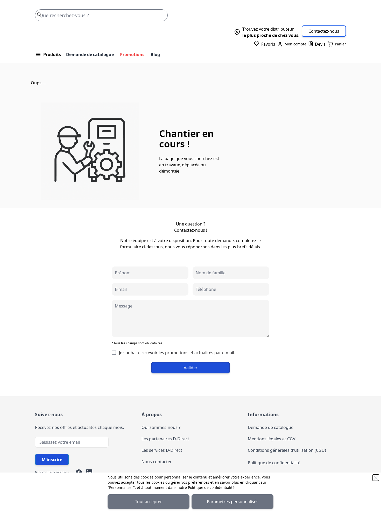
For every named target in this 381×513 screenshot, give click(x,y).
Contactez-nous (323, 31)
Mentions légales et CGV (271, 439)
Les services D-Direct (162, 450)
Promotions (132, 54)
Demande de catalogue (90, 54)
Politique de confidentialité (211, 487)
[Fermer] (376, 478)
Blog (155, 54)
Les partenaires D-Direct (165, 439)
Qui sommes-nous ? (161, 427)
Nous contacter (157, 461)
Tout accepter (148, 501)
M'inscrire (52, 459)
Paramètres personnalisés (232, 501)
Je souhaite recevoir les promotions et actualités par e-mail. (177, 352)
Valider (190, 368)
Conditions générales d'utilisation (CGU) (287, 450)
